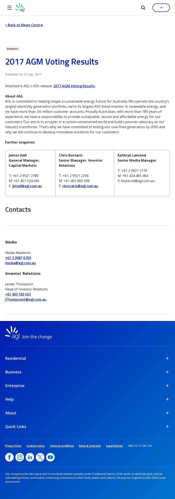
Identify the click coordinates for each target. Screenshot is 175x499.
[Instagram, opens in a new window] (19, 457)
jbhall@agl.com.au (27, 186)
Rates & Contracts (90, 446)
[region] (87, 174)
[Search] (143, 8)
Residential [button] (15, 358)
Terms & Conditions (62, 446)
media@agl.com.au (20, 263)
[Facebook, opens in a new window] (9, 457)
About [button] (10, 412)
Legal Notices (114, 446)
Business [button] (13, 371)
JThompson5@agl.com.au (25, 299)
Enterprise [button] (15, 385)
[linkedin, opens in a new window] (30, 457)
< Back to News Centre (24, 25)
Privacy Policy (13, 446)
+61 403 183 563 (18, 294)
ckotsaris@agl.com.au (80, 186)
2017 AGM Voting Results (74, 86)
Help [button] (9, 399)
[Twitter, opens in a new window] (40, 457)
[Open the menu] (9, 7)
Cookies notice (35, 446)
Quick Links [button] (15, 426)
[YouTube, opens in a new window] (50, 457)
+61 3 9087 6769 (18, 257)
